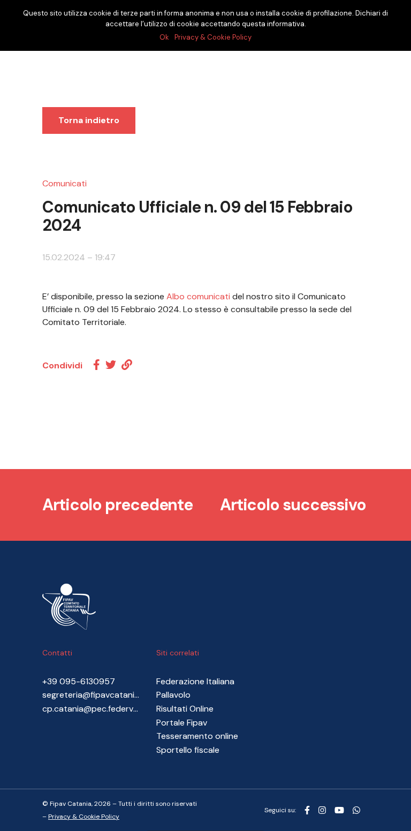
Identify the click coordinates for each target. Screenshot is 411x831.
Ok (164, 37)
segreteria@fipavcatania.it (91, 694)
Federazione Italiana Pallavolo (195, 688)
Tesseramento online (197, 736)
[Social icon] (307, 811)
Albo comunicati (198, 296)
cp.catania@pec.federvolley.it (91, 708)
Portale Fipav (181, 722)
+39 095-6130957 (78, 681)
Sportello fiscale (187, 750)
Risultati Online (185, 708)
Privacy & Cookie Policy (83, 816)
